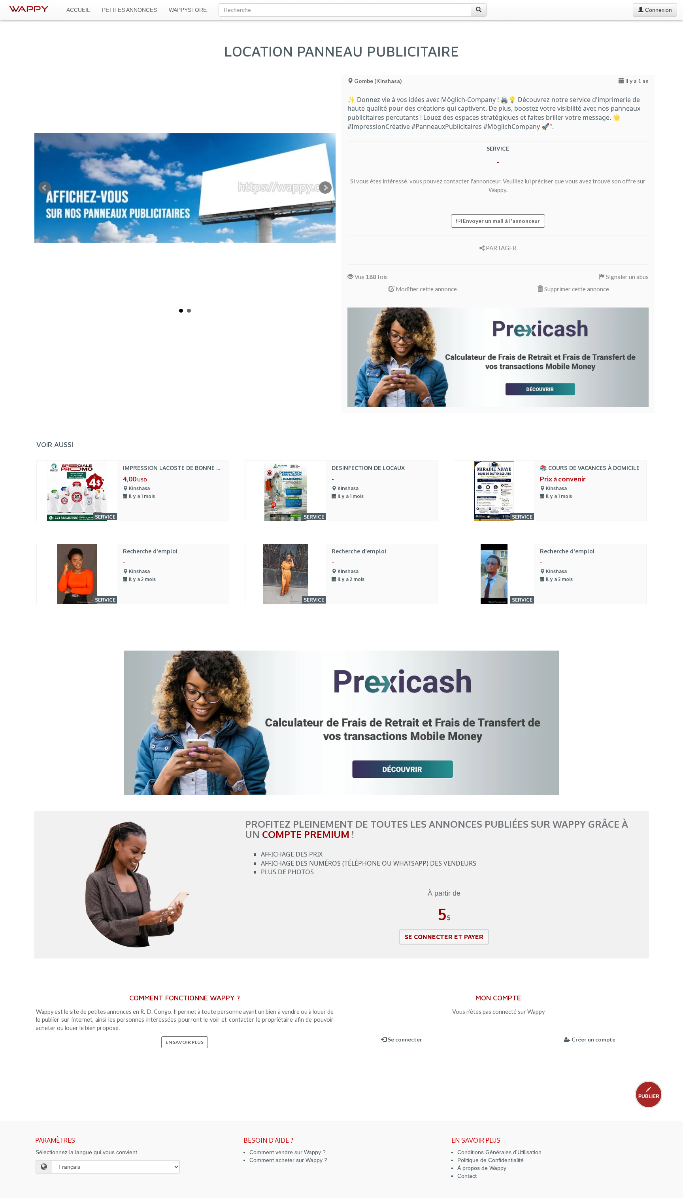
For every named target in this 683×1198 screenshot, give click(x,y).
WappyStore (188, 10)
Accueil (78, 10)
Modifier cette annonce (425, 288)
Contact (467, 1176)
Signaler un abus (627, 276)
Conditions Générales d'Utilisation (499, 1152)
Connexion (657, 10)
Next (325, 187)
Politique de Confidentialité (490, 1160)
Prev (44, 187)
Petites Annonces (129, 10)
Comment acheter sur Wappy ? (288, 1160)
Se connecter (404, 1039)
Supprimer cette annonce (576, 288)
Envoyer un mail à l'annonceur (501, 220)
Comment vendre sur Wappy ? (287, 1152)
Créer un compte (592, 1039)
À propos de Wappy (481, 1168)
